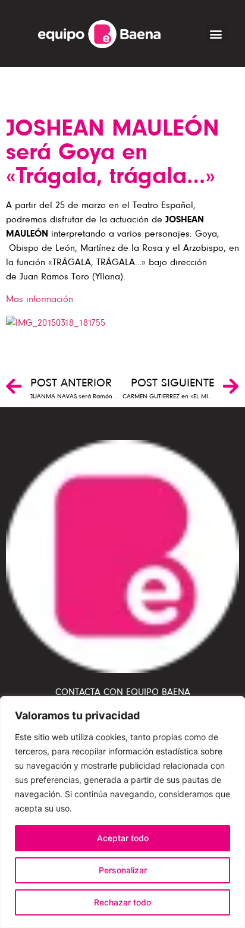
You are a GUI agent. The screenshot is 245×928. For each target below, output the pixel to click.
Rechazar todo (122, 902)
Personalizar (123, 870)
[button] (215, 33)
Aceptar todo (123, 838)
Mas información (39, 298)
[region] (122, 812)
